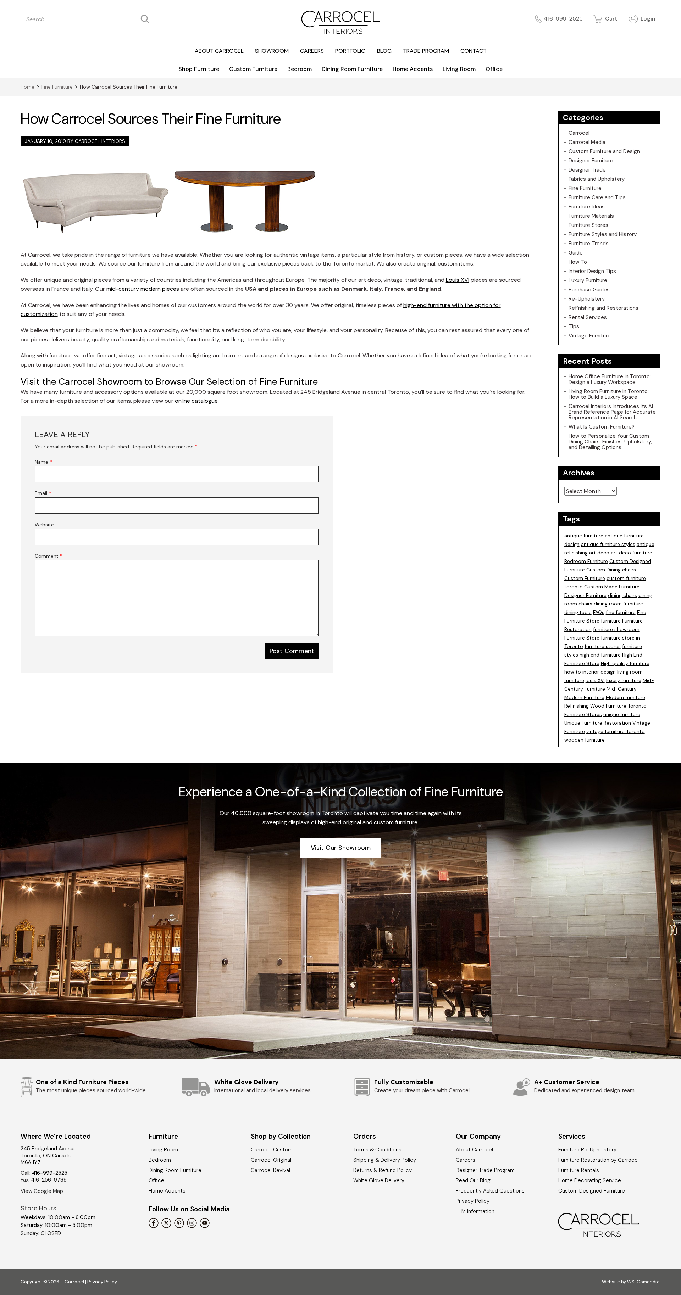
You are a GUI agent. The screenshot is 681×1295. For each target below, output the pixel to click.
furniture (611, 621)
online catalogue (196, 400)
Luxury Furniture (588, 280)
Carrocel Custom (272, 1149)
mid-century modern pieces (142, 288)
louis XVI (595, 680)
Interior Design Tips (592, 271)
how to (572, 672)
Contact (473, 51)
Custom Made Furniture (612, 587)
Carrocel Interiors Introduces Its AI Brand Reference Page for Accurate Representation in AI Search (612, 412)
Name (43, 462)
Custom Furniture (253, 69)
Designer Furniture (591, 160)
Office (494, 69)
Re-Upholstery (587, 298)
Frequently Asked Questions (490, 1190)
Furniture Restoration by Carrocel (598, 1159)
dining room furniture (618, 604)
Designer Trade (587, 169)
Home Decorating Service (589, 1180)
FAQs (598, 612)
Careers (312, 51)
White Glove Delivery (378, 1180)
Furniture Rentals (578, 1170)
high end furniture (600, 655)
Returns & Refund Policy (382, 1170)
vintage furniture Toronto (615, 731)
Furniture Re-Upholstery (587, 1149)
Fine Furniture (57, 87)
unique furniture (621, 714)
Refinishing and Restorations (603, 308)
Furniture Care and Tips (597, 197)
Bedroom (299, 69)
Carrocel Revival (270, 1170)
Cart (610, 18)
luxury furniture (623, 680)
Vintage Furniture (590, 335)
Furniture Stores (588, 225)
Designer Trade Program (485, 1170)
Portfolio (350, 51)
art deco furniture (631, 552)
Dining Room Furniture (352, 69)
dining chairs (622, 595)
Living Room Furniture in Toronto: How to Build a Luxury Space (609, 394)
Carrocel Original (271, 1159)
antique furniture (583, 535)
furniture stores (603, 646)
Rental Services (588, 317)
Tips (574, 326)
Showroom (272, 51)
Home (27, 87)
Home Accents (413, 69)
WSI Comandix (643, 1282)
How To (578, 262)
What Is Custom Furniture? (602, 426)
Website (44, 524)
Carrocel (579, 132)
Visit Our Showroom (341, 847)
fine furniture (621, 612)
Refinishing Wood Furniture (595, 706)
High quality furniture (625, 663)
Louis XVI (457, 280)
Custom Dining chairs (611, 569)
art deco (599, 552)
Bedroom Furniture (586, 561)
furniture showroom (616, 629)
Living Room (459, 69)
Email (43, 493)
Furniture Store (581, 638)
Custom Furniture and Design (604, 151)
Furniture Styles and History (603, 234)
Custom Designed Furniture (591, 1190)
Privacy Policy (472, 1201)
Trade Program (426, 51)
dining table (578, 612)
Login (647, 18)
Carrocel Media (587, 142)
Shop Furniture (198, 69)
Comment (48, 556)
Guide (576, 252)
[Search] (146, 19)
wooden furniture (584, 740)
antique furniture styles (608, 544)
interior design (599, 672)
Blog (384, 51)
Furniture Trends (589, 243)
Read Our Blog (473, 1180)
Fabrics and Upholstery (597, 179)
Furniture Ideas (587, 206)
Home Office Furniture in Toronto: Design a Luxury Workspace (610, 379)
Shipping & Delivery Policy (384, 1159)
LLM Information (475, 1211)
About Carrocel (219, 51)
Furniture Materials (591, 215)
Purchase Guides (589, 289)
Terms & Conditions (377, 1149)
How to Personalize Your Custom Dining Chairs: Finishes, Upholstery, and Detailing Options (610, 441)
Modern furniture (625, 697)
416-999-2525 (563, 18)
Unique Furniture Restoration (597, 723)
